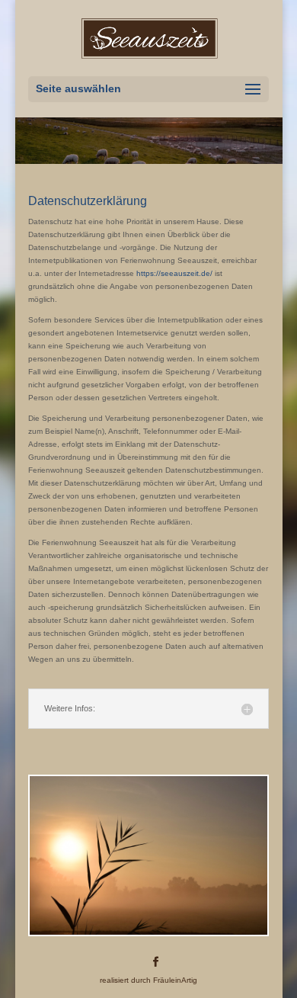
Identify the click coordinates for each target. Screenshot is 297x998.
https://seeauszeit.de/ (174, 273)
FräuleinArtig (175, 980)
